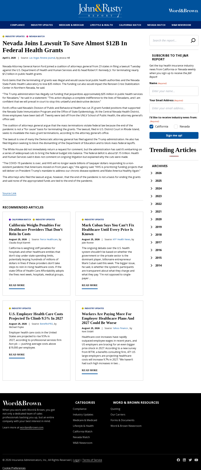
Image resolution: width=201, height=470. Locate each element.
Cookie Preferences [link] (14, 468)
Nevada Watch (156, 24)
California (161, 126)
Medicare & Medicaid (71, 24)
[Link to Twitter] (190, 460)
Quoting (115, 409)
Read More (17, 285)
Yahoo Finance (120, 328)
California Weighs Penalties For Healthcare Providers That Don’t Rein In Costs (35, 229)
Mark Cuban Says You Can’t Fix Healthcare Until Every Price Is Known (108, 229)
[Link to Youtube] (196, 460)
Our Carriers (118, 414)
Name (158, 83)
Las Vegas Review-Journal (42, 57)
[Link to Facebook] (178, 460)
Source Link (9, 193)
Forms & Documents (122, 420)
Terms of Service (92, 460)
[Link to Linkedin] (184, 460)
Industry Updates (42, 24)
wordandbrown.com (31, 427)
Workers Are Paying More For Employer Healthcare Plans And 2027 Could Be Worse (108, 318)
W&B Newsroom (181, 24)
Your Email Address (166, 100)
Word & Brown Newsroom (126, 426)
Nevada (185, 126)
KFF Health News (121, 239)
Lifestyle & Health (101, 24)
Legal (76, 460)
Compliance (17, 24)
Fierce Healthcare (49, 239)
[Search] (193, 40)
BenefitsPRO (46, 323)
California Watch (130, 24)
